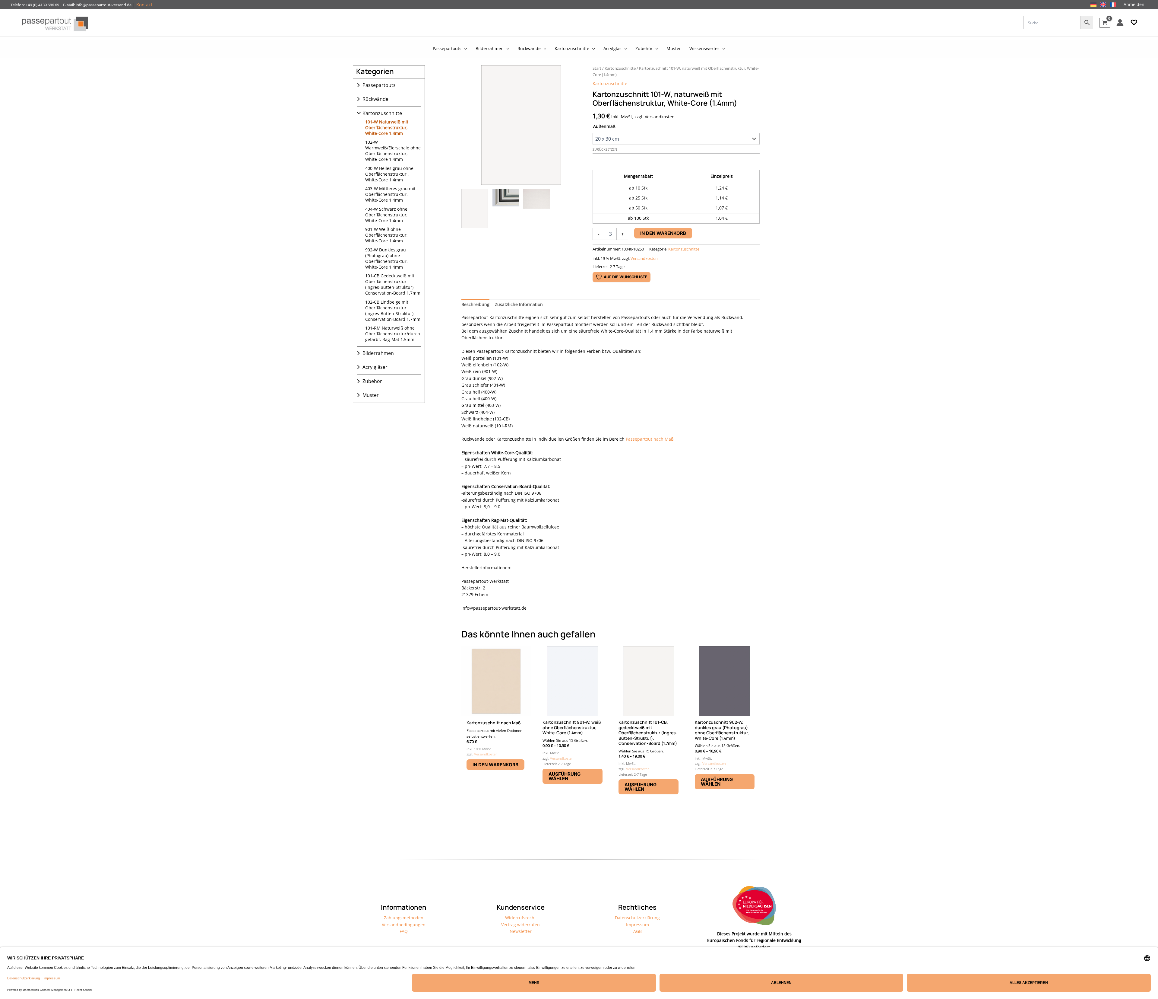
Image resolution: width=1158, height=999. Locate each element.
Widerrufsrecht (520, 918)
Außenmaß (604, 126)
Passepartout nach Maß (650, 439)
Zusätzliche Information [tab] (519, 304)
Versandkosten (644, 258)
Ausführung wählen (565, 776)
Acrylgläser (375, 367)
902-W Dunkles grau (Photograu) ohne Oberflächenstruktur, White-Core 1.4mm (386, 258)
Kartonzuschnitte (382, 113)
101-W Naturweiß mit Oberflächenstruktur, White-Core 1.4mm (386, 127)
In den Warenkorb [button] (495, 765)
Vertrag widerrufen (520, 924)
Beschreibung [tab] (475, 304)
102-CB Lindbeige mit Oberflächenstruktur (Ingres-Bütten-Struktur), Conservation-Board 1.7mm (392, 310)
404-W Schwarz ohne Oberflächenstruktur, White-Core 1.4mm (386, 214)
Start (597, 68)
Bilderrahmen (378, 353)
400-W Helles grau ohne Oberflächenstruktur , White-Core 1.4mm (389, 174)
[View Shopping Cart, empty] (1104, 23)
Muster (370, 395)
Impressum (637, 924)
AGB (637, 931)
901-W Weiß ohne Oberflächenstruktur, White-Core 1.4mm (386, 235)
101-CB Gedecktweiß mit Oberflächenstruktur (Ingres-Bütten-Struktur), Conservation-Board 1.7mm (392, 284)
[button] (1134, 22)
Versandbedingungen (404, 924)
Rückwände (375, 99)
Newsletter (521, 931)
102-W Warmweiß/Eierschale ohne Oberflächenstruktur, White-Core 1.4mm (393, 150)
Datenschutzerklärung (637, 918)
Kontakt (144, 5)
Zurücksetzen (605, 149)
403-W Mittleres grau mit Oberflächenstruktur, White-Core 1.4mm (390, 194)
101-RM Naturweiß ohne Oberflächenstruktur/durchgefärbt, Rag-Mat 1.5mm (392, 333)
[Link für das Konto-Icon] (1120, 22)
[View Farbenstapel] (505, 208)
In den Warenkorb (663, 233)
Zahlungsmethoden (403, 918)
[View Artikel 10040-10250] (474, 208)
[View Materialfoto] (536, 208)
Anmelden (1134, 4)
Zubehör (372, 381)
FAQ (404, 931)
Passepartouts (379, 85)
